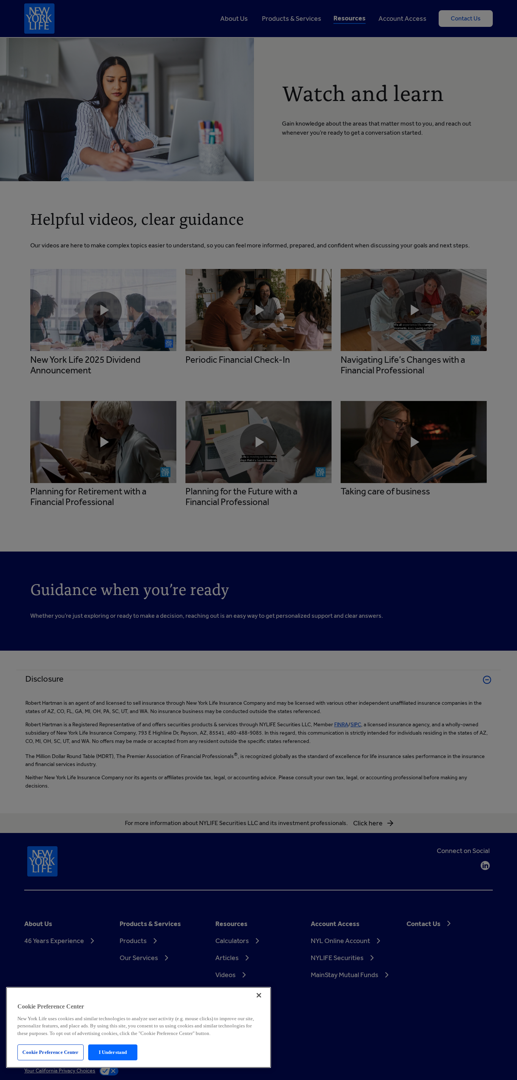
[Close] (259, 995)
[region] (138, 1027)
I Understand (113, 1052)
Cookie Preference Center (50, 1052)
